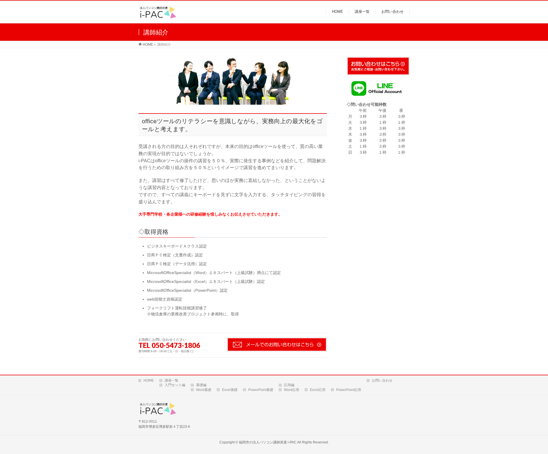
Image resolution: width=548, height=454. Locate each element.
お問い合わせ (382, 380)
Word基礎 (203, 390)
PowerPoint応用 (348, 390)
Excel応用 (317, 390)
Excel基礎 (229, 390)
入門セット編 (175, 385)
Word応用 (291, 390)
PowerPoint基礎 (260, 390)
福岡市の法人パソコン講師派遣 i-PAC (268, 442)
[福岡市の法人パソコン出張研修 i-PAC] (157, 16)
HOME (149, 380)
